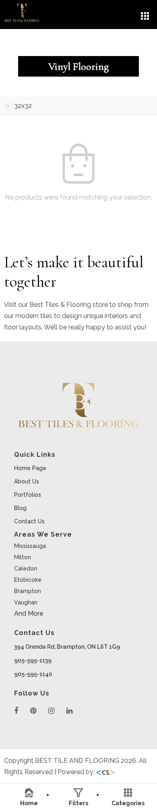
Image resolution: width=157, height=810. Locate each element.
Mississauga (30, 546)
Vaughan (25, 602)
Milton (22, 557)
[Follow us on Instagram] (51, 711)
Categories (128, 803)
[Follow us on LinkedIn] (69, 711)
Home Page (30, 468)
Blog (20, 508)
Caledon (25, 568)
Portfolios (27, 494)
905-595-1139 (33, 660)
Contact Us (29, 521)
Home (29, 803)
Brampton (27, 591)
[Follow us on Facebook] (16, 711)
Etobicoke (27, 580)
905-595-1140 (33, 674)
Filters (78, 803)
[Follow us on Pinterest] (33, 711)
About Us (26, 481)
